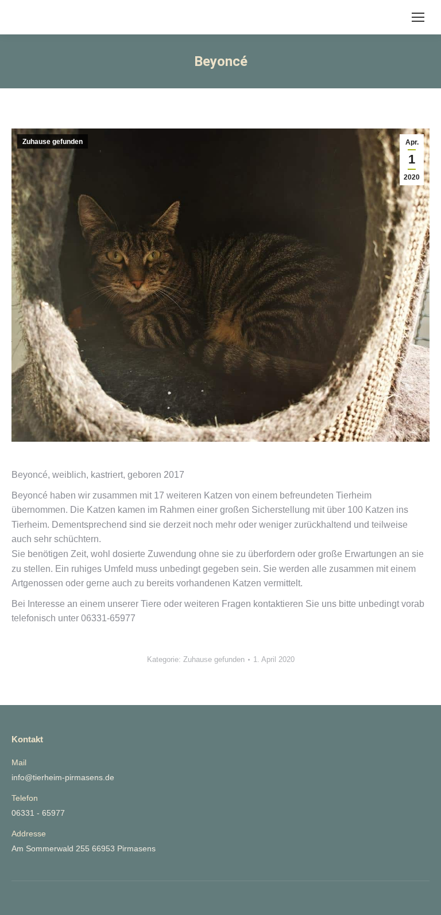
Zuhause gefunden (52, 142)
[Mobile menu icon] (418, 17)
